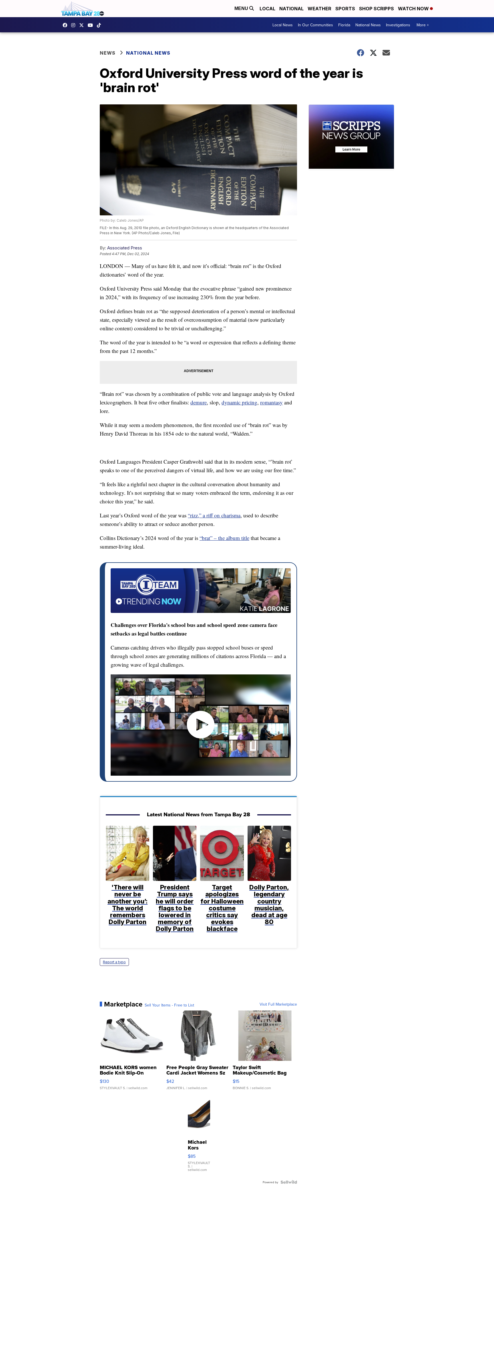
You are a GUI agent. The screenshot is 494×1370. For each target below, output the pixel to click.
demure (198, 402)
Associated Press (124, 248)
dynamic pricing (239, 402)
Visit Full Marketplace (278, 1004)
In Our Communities (315, 25)
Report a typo (114, 962)
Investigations (398, 25)
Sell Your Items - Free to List (169, 1005)
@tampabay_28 (100, 25)
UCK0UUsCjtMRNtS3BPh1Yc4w (92, 25)
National (291, 8)
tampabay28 (83, 25)
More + (423, 25)
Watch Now (414, 8)
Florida (344, 25)
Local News (282, 25)
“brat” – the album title (224, 537)
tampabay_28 (74, 25)
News (107, 53)
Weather (319, 8)
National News (368, 25)
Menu (241, 8)
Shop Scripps (376, 8)
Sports (345, 8)
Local (267, 8)
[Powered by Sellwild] (288, 1182)
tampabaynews (66, 25)
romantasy (271, 402)
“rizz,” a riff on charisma (214, 515)
